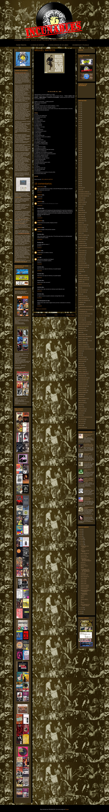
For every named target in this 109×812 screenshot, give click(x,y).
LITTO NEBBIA (82, 319)
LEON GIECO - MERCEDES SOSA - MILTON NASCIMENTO (86, 559)
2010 (80, 179)
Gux (38, 257)
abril (82, 607)
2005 (80, 169)
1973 (80, 113)
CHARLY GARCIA (82, 237)
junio (82, 542)
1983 (80, 133)
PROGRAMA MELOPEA (83, 377)
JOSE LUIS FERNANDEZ (84, 300)
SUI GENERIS (81, 410)
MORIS (80, 353)
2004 (80, 167)
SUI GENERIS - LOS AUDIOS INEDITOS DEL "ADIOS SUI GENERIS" (89, 445)
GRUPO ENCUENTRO (83, 283)
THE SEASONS (82, 419)
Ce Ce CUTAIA (84, 555)
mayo (82, 544)
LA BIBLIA (81, 304)
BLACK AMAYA (82, 218)
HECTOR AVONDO (82, 289)
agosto (82, 539)
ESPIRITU (81, 269)
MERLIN (80, 332)
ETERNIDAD (81, 271)
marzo (82, 609)
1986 (80, 140)
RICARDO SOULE (82, 384)
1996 (80, 150)
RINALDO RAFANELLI (83, 386)
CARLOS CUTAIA (82, 226)
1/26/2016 (39, 231)
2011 (79, 181)
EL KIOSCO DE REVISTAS (37, 45)
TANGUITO (81, 412)
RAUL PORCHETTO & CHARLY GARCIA (85, 605)
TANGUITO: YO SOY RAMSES (85, 551)
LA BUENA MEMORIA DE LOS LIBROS (58, 45)
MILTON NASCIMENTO (83, 346)
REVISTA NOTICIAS (83, 381)
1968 (80, 105)
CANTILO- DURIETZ (83, 224)
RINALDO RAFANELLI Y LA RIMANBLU (86, 591)
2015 (80, 185)
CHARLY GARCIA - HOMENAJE (87, 454)
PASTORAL (81, 365)
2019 (81, 531)
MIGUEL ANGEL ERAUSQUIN (85, 336)
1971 (80, 109)
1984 (80, 136)
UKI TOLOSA (81, 423)
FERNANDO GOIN (82, 275)
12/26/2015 (39, 217)
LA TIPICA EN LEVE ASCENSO (85, 313)
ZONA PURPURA (82, 427)
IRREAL (80, 294)
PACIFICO (81, 363)
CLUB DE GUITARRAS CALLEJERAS (86, 247)
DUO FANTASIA (82, 263)
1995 (80, 148)
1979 (80, 125)
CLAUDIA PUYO (82, 243)
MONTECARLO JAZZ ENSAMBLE (85, 348)
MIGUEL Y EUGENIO (83, 344)
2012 (80, 183)
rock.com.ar (18, 318)
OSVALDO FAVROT (82, 359)
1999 (80, 156)
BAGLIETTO (81, 214)
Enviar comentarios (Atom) (58, 318)
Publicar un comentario (41, 308)
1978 (80, 123)
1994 (80, 146)
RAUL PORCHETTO (83, 379)
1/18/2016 (39, 224)
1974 (80, 115)
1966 (80, 102)
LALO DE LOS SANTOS (83, 315)
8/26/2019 (39, 254)
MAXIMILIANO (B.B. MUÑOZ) (85, 547)
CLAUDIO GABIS (82, 245)
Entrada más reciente (40, 315)
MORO (80, 355)
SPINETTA (81, 406)
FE (79, 273)
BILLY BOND (81, 216)
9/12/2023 (39, 284)
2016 (81, 536)
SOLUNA (80, 404)
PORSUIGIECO (82, 375)
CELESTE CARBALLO (83, 235)
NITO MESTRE (82, 357)
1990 (80, 144)
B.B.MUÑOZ (81, 210)
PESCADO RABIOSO (83, 373)
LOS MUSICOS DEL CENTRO (85, 322)
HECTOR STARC (82, 292)
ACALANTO (81, 187)
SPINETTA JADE (82, 408)
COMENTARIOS (82, 252)
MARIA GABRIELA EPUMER (84, 324)
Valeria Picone (40, 186)
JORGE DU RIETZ (82, 296)
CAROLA (80, 233)
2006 (80, 171)
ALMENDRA (81, 200)
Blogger (67, 809)
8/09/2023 (39, 270)
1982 (80, 131)
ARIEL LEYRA (81, 204)
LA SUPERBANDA (82, 311)
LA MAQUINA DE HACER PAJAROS (86, 306)
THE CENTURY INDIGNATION (85, 417)
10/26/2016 (39, 239)
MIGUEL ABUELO (82, 334)
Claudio (39, 250)
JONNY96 (39, 194)
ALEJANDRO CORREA (83, 191)
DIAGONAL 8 (81, 261)
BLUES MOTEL (82, 220)
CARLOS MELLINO (82, 229)
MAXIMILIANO (81, 328)
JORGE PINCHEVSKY (83, 298)
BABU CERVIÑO (82, 212)
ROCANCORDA (82, 388)
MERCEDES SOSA (82, 330)
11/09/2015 (39, 198)
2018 (81, 532)
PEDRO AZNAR (82, 367)
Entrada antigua (70, 315)
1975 (80, 117)
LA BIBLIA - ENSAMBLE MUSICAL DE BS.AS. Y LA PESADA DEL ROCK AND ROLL (88, 480)
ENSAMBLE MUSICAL (83, 267)
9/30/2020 (39, 264)
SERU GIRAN (81, 400)
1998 (80, 154)
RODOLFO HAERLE (83, 390)
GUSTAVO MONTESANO (84, 285)
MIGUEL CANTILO (82, 338)
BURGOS (80, 222)
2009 (80, 177)
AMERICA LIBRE (82, 202)
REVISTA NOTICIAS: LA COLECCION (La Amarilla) (88, 435)
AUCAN (80, 208)
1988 (80, 142)
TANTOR (80, 415)
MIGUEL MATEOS (48, 179)
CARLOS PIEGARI (82, 231)
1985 (80, 138)
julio (82, 541)
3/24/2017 (39, 247)
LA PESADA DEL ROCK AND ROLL (86, 309)
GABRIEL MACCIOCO (83, 279)
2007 (80, 173)
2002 (80, 162)
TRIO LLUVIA (81, 421)
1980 (80, 127)
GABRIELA (81, 281)
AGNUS (80, 189)
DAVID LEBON (81, 258)
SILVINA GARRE (82, 402)
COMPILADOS (81, 254)
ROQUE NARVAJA (82, 392)
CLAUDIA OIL (81, 241)
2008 (80, 175)
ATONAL (80, 206)
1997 (80, 152)
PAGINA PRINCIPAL (21, 45)
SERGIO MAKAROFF (83, 398)
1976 (80, 119)
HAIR (80, 287)
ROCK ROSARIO (84, 588)
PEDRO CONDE (82, 369)
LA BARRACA (81, 302)
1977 (80, 121)
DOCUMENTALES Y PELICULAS (80, 45)
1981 (80, 129)
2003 (80, 164)
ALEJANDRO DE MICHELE (84, 193)
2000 (80, 158)
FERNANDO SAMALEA (83, 277)
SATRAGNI (81, 396)
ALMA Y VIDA (81, 198)
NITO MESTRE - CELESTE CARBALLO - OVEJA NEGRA (88, 498)
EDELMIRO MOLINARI (83, 265)
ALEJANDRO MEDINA (83, 195)
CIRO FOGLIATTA (82, 239)
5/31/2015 (39, 192)
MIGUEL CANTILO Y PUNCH (84, 340)
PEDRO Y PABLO (82, 371)
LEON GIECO (81, 317)
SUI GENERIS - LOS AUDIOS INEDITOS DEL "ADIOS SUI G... (85, 570)
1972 (80, 111)
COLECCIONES (82, 250)
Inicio (56, 315)
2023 (81, 529)
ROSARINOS (81, 394)
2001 (43, 179)
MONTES (80, 350)
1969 (80, 107)
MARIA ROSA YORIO (83, 326)
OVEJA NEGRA (82, 361)
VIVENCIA (81, 425)
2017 (81, 534)
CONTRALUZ (81, 256)
